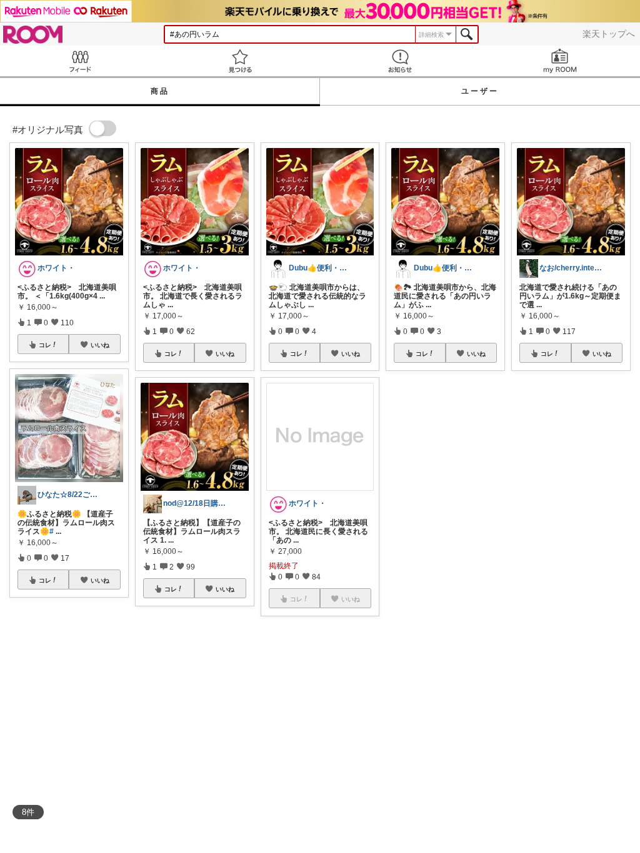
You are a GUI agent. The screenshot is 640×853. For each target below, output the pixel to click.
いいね (100, 345)
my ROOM (560, 61)
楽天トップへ (608, 34)
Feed (80, 61)
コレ (45, 345)
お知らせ (400, 61)
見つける (240, 61)
